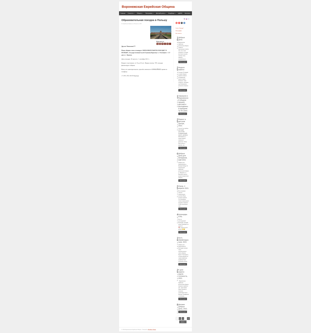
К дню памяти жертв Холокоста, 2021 (182, 274)
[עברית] (188, 18)
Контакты (187, 13)
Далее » (183, 322)
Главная (122, 13)
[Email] (162, 44)
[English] (184, 18)
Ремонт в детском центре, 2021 (182, 122)
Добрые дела (181, 38)
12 (188, 318)
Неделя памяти (181, 68)
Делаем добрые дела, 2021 (182, 306)
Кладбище (171, 13)
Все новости (179, 33)
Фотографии (179, 30)
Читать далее (183, 62)
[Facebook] (170, 44)
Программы (149, 13)
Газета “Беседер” (180, 28)
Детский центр (160, 13)
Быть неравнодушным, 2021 (183, 240)
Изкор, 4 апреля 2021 (183, 187)
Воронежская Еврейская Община (148, 6)
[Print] (167, 44)
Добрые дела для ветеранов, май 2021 (182, 157)
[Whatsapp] (165, 44)
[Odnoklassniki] (160, 44)
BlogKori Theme (152, 329)
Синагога (131, 13)
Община (139, 13)
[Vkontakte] (157, 44)
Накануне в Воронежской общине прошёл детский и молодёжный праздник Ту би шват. (183, 103)
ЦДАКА (180, 13)
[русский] (186, 18)
